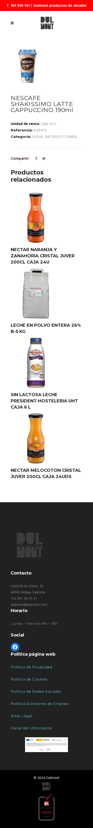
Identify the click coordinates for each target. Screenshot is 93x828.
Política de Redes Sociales (36, 691)
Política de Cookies (29, 679)
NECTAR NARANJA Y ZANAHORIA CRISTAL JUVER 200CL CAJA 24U (43, 256)
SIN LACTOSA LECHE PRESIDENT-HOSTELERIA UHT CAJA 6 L (44, 401)
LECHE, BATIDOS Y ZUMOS (54, 136)
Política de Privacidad (31, 667)
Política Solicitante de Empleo (40, 703)
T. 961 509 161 (18, 5)
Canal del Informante (31, 728)
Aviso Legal (21, 716)
